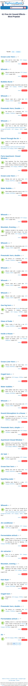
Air (2, 635)
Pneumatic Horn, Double (11, 108)
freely (3, 685)
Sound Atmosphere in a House (13, 413)
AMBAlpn (25, 233)
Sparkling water (7, 479)
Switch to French (6, 678)
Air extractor (6, 551)
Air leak (4, 454)
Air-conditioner (7, 523)
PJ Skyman (23, 540)
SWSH (6, 74)
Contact (17, 680)
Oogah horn (6, 374)
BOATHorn (7, 61)
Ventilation (18, 51)
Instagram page (21, 678)
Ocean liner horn (8, 466)
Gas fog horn (7, 305)
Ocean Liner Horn (9, 57)
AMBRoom (20, 166)
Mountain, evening (9, 564)
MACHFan (7, 556)
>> (19, 643)
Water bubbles (6, 387)
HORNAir (21, 311)
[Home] (14, 3)
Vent (13, 51)
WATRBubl (12, 193)
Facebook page (14, 678)
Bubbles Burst (6, 82)
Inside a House (7, 334)
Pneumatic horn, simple (11, 427)
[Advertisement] (14, 34)
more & (22, 63)
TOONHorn (12, 113)
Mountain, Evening (9, 227)
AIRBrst (16, 637)
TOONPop (20, 86)
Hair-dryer (5, 580)
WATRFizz (12, 326)
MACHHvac (8, 527)
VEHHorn (21, 377)
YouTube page (12, 680)
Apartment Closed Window (11, 440)
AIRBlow (7, 459)
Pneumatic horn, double (11, 255)
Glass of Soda (6, 321)
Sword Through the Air (10, 138)
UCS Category (23, 60)
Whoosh (5, 69)
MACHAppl (12, 586)
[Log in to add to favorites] (18, 57)
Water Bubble (7, 188)
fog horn (18, 308)
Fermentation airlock (10, 535)
